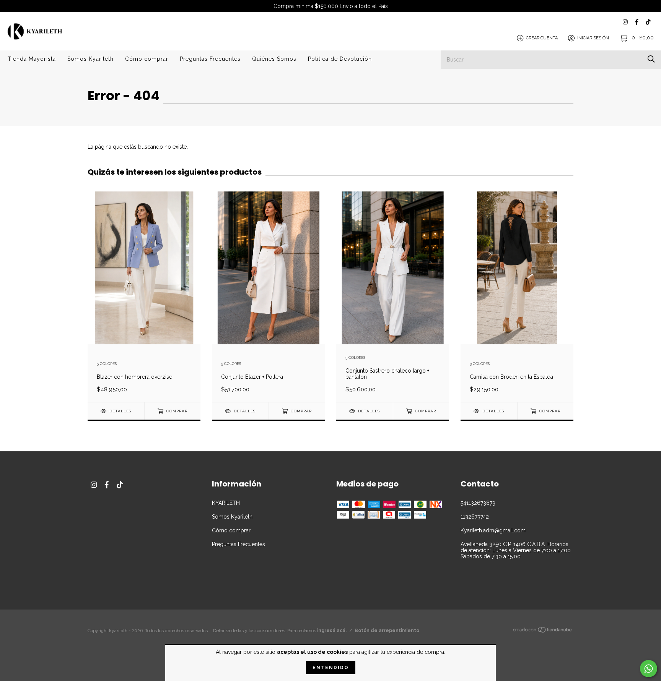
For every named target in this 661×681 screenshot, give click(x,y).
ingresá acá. (332, 630)
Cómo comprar (146, 59)
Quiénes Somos (274, 59)
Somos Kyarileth (90, 59)
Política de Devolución (340, 59)
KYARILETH (226, 503)
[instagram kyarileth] (625, 22)
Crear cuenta (542, 38)
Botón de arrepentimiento (387, 630)
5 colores (107, 364)
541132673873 (478, 503)
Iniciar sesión (593, 38)
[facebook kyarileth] (636, 22)
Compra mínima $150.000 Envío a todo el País (331, 6)
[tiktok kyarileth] (648, 22)
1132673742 (475, 517)
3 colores (480, 364)
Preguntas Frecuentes (210, 59)
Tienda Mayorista (32, 59)
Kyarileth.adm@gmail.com (493, 530)
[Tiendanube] (542, 631)
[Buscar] (651, 59)
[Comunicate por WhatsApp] (648, 668)
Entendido (331, 667)
